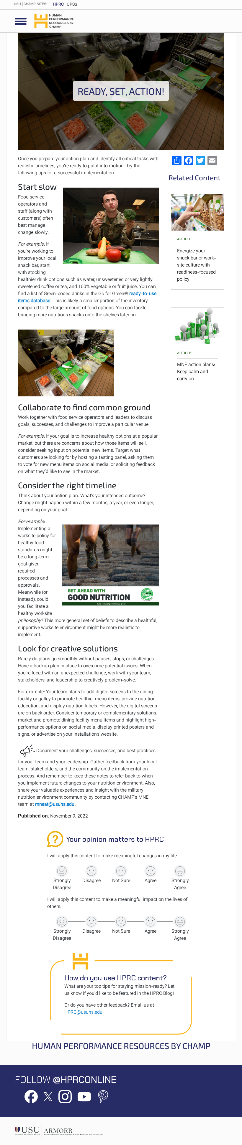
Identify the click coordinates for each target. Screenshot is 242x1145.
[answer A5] (180, 871)
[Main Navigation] (20, 21)
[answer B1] (61, 921)
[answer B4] (150, 921)
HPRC (58, 4)
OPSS (72, 4)
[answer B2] (91, 921)
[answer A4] (150, 871)
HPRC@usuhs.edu (83, 1012)
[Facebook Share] (188, 160)
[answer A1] (61, 871)
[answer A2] (91, 871)
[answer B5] (180, 921)
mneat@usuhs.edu (54, 804)
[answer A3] (121, 871)
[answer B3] (121, 921)
